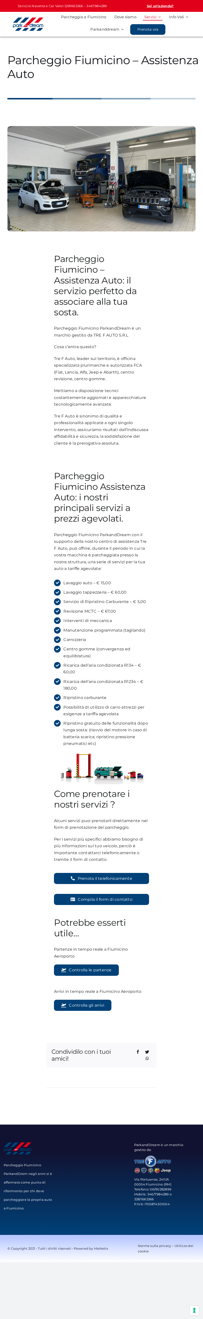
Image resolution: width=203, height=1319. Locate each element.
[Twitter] (147, 1052)
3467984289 (96, 6)
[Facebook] (137, 1052)
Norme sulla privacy (154, 1246)
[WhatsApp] (147, 1058)
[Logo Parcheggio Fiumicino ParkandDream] (28, 19)
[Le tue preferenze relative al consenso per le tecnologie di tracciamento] (194, 1310)
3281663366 (73, 6)
